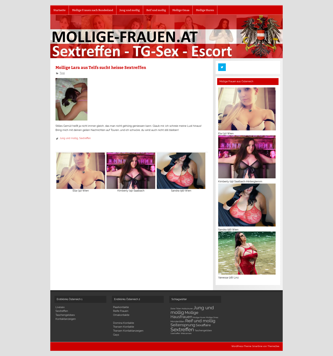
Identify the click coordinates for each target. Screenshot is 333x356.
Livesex (60, 307)
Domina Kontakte (123, 322)
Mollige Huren (205, 10)
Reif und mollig (156, 10)
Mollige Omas (180, 10)
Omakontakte (121, 315)
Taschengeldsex (65, 315)
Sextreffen (85, 138)
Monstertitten (177, 321)
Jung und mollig (129, 10)
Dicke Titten (175, 309)
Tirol (62, 73)
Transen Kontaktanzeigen (128, 330)
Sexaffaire (203, 325)
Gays (116, 334)
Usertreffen (175, 333)
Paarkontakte (121, 307)
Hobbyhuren (187, 309)
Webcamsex (186, 333)
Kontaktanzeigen (66, 319)
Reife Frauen (120, 311)
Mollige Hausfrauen (184, 314)
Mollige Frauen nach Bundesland (92, 10)
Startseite (59, 10)
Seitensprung (182, 325)
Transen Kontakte (123, 326)
